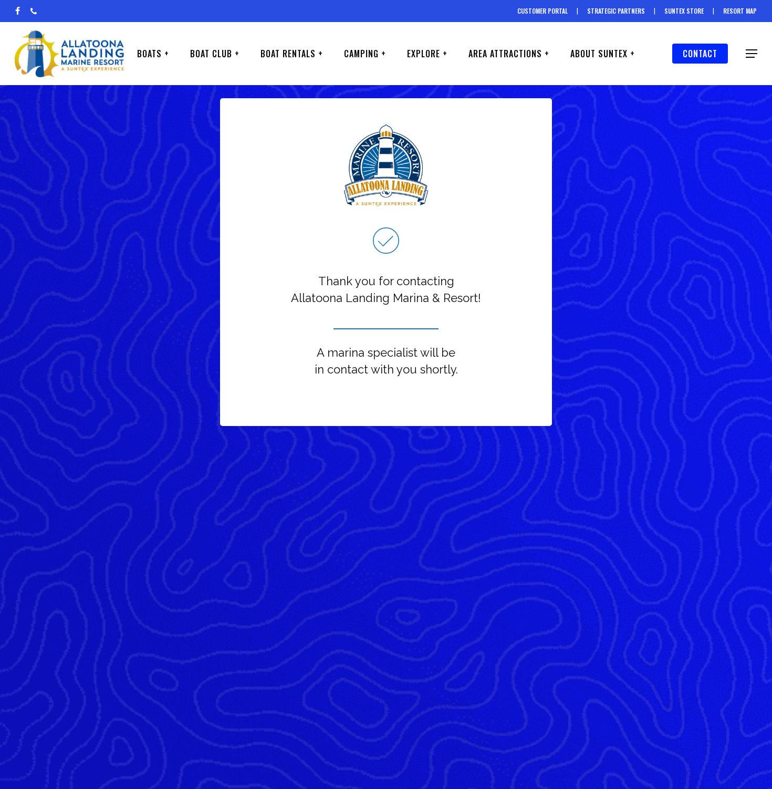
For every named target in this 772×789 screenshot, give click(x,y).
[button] (751, 53)
